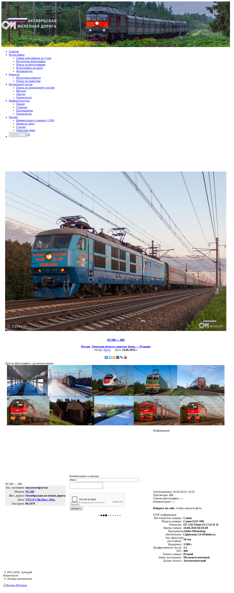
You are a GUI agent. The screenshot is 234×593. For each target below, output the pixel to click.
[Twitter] (110, 357)
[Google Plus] (125, 357)
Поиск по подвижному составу (35, 87)
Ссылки (21, 126)
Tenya (106, 349)
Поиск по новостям (28, 81)
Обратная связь (25, 130)
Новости (14, 74)
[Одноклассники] (114, 357)
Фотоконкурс (24, 71)
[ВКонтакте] (106, 357)
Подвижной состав (21, 84)
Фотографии (16, 54)
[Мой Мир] (118, 357)
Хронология (23, 97)
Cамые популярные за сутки (33, 58)
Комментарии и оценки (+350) (35, 120)
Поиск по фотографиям (30, 64)
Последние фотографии (31, 61)
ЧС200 (29, 491)
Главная (14, 51)
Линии (20, 104)
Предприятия (24, 110)
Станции (21, 107)
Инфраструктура (19, 100)
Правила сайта (25, 123)
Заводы (20, 94)
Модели (21, 90)
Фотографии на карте (29, 67)
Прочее (13, 117)
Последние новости (28, 77)
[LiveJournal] (122, 357)
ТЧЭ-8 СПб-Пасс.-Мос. (40, 499)
